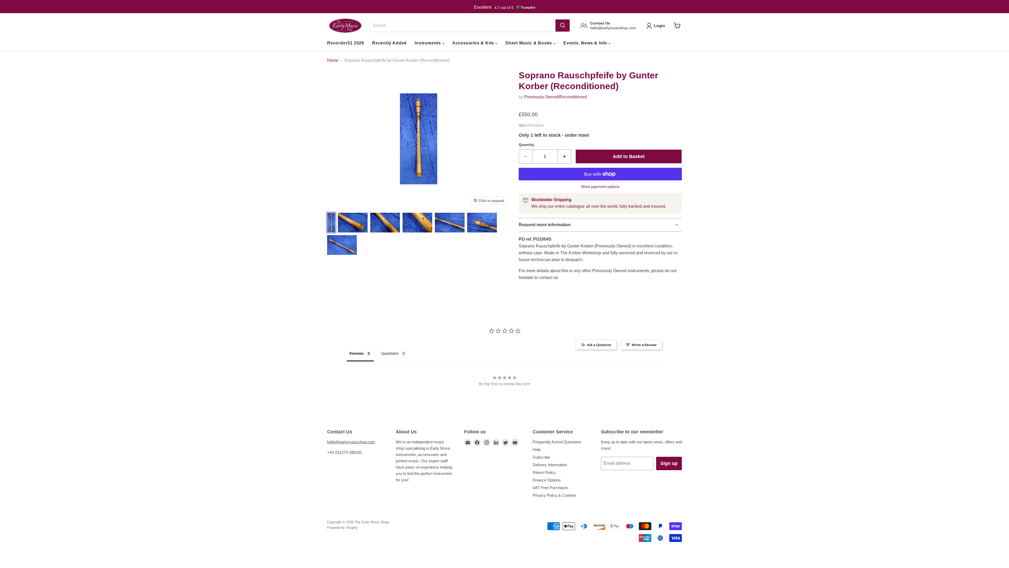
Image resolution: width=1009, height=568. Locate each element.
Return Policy (544, 472)
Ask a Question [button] (599, 344)
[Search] (562, 25)
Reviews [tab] (356, 353)
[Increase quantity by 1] (564, 156)
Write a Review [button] (644, 344)
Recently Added (389, 43)
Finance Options (547, 480)
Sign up (669, 463)
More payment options (600, 186)
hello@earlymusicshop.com (351, 442)
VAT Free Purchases (550, 487)
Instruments (428, 43)
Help (536, 449)
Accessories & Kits (473, 43)
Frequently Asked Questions (557, 442)
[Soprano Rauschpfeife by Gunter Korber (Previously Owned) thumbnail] (331, 222)
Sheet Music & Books (529, 43)
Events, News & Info (586, 43)
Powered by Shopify (342, 528)
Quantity (526, 145)
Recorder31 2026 (345, 43)
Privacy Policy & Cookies (554, 495)
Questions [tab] (390, 353)
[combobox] (462, 25)
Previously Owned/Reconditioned (555, 97)
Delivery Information (550, 465)
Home (332, 60)
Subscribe (541, 457)
